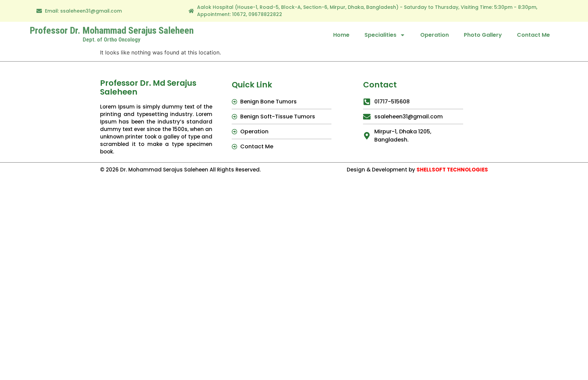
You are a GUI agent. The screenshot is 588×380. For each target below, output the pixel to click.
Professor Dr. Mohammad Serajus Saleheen (112, 30)
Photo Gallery (483, 35)
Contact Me (533, 35)
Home (341, 35)
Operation (434, 35)
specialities (380, 35)
